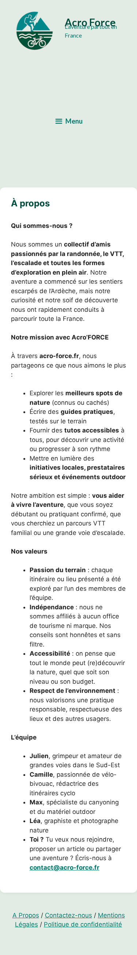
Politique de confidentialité (83, 924)
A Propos (25, 915)
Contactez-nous (68, 915)
